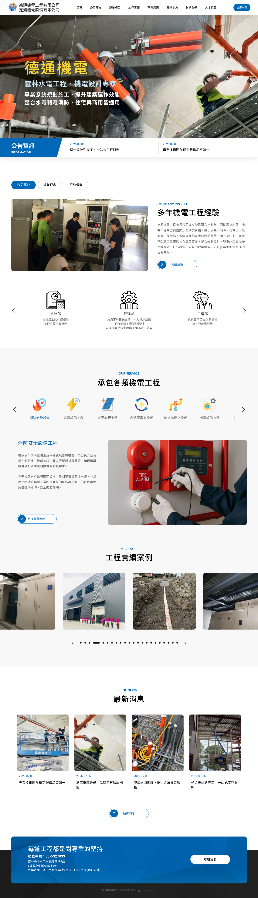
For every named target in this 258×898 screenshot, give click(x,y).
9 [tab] (120, 643)
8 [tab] (116, 643)
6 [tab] (107, 643)
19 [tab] (164, 643)
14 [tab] (142, 643)
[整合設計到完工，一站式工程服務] (215, 756)
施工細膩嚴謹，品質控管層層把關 (188, 150)
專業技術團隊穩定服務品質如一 (93, 150)
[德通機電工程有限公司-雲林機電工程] (13, 7)
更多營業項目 (37, 521)
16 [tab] (151, 643)
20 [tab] (168, 643)
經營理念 (49, 185)
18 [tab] (160, 643)
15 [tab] (147, 643)
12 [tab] (133, 643)
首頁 (79, 8)
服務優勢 (76, 185)
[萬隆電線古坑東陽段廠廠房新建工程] (94, 601)
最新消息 (172, 8)
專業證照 (153, 8)
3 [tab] (89, 643)
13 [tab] (138, 643)
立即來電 (241, 7)
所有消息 (129, 813)
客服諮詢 (177, 265)
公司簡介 (96, 8)
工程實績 (134, 8)
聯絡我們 (191, 8)
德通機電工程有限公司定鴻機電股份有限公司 (39, 7)
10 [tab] (125, 643)
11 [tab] (129, 643)
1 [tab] (81, 643)
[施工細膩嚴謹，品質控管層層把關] (100, 756)
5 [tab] (100, 643)
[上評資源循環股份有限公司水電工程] (164, 601)
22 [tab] (177, 643)
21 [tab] (173, 643)
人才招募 (211, 8)
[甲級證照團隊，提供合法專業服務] (157, 756)
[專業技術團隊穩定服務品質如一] (43, 756)
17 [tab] (155, 643)
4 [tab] (94, 643)
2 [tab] (85, 643)
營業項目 (115, 8)
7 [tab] (112, 643)
